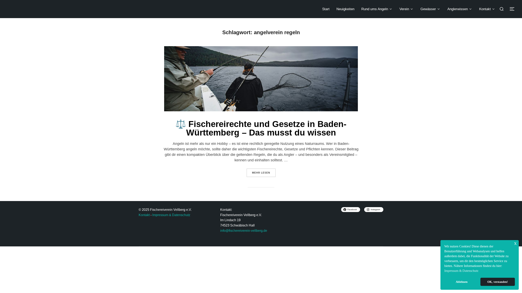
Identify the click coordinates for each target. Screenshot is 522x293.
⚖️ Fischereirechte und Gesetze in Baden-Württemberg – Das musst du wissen (260, 128)
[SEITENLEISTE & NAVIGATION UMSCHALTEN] (513, 8)
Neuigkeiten (345, 9)
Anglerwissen (457, 9)
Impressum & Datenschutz (171, 215)
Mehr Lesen (264, 171)
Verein (404, 9)
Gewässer (428, 9)
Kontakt (485, 9)
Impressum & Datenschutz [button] (461, 270)
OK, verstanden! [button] (497, 281)
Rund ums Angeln (374, 9)
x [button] (515, 243)
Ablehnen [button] (462, 281)
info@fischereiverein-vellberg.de (243, 230)
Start (326, 9)
